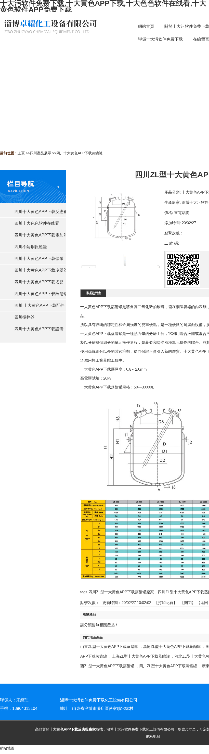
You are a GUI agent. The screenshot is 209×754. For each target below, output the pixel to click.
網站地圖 (153, 736)
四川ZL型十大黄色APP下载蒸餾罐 (168, 666)
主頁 (21, 153)
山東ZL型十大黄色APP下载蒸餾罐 (109, 646)
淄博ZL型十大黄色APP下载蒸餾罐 (172, 646)
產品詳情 (93, 293)
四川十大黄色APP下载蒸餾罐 (79, 153)
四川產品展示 (40, 153)
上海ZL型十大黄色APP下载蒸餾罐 (141, 656)
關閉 (188, 602)
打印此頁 (165, 602)
